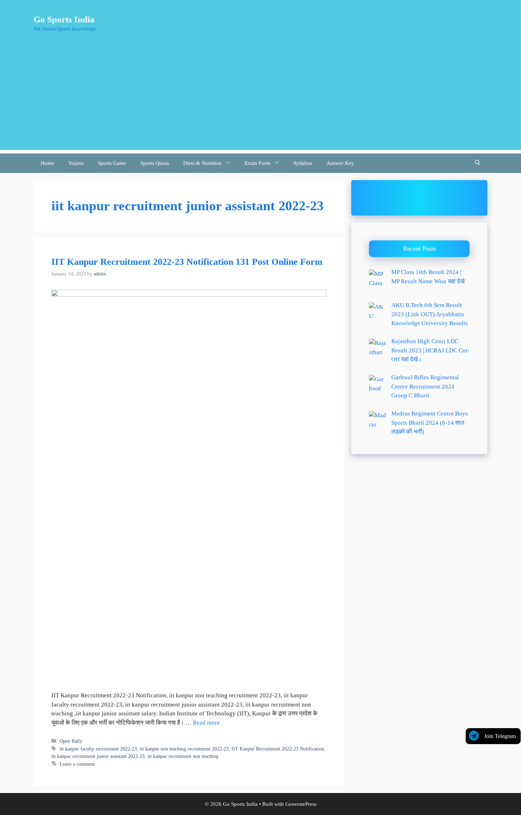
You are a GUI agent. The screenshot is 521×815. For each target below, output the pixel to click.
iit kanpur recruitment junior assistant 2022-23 (98, 756)
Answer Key (340, 163)
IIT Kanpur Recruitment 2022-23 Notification (277, 749)
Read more (206, 722)
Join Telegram (500, 736)
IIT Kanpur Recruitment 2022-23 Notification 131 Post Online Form (187, 262)
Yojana (76, 163)
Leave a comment (77, 764)
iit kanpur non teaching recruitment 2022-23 (184, 749)
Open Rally (71, 741)
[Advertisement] (260, 100)
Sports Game (112, 163)
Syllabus (302, 163)
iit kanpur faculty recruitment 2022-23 (98, 749)
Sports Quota (154, 163)
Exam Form (257, 163)
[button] (477, 163)
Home (47, 163)
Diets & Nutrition (202, 163)
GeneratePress (300, 804)
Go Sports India (64, 19)
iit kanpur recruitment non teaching (182, 756)
